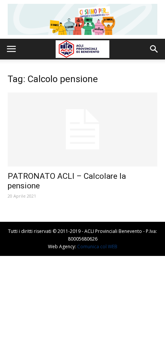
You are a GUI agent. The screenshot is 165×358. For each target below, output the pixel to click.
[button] (154, 49)
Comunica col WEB (97, 246)
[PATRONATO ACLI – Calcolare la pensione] (82, 129)
